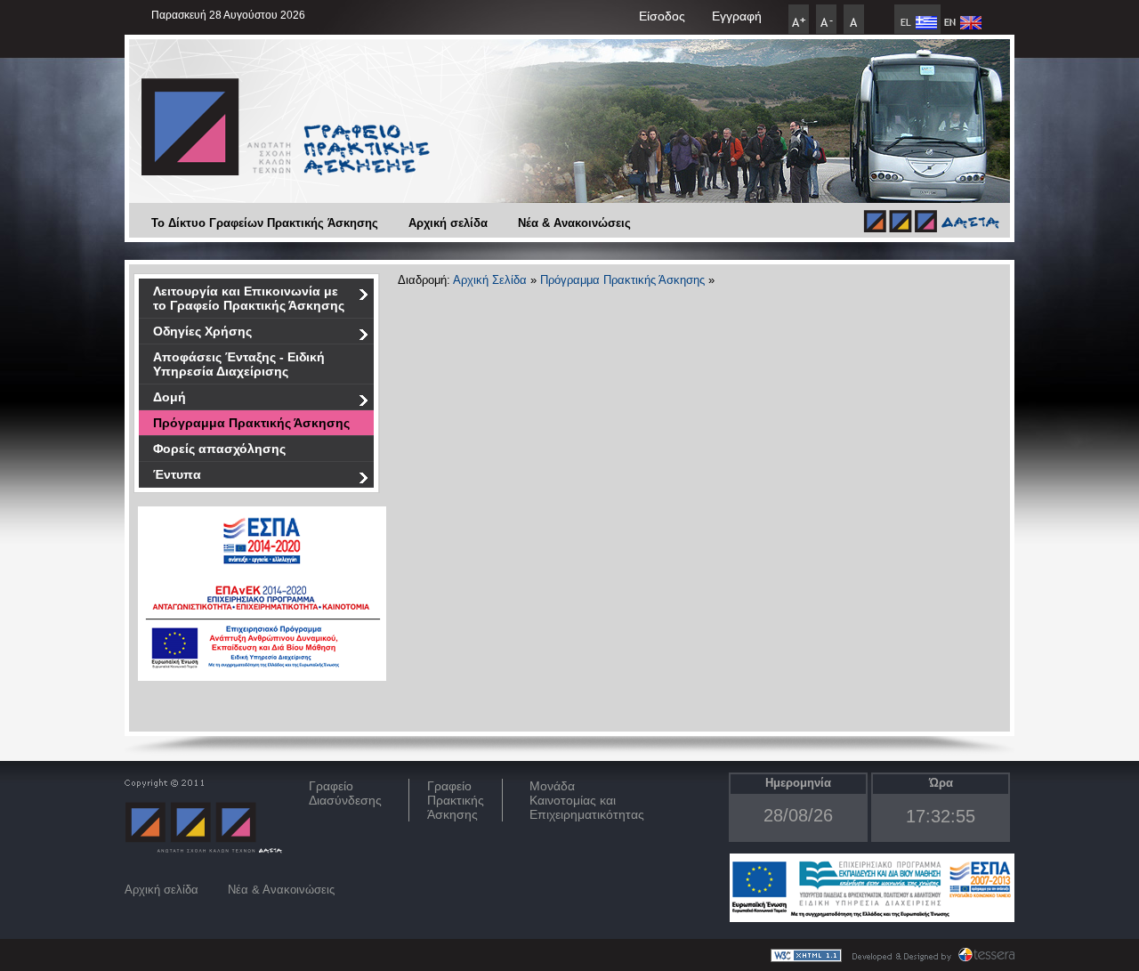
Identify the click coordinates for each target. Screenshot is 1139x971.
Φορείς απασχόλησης (219, 448)
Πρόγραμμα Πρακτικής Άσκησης (251, 423)
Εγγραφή (737, 16)
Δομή (169, 397)
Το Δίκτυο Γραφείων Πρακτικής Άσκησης (264, 223)
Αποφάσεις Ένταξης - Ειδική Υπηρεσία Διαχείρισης (239, 364)
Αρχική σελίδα (448, 223)
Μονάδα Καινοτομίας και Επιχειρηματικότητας (586, 800)
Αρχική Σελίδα (490, 280)
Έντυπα (177, 474)
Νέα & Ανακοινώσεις (574, 223)
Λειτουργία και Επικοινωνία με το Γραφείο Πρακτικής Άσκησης (248, 298)
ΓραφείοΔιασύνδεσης (345, 793)
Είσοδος (662, 16)
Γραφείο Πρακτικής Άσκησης (455, 800)
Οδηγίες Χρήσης (202, 331)
